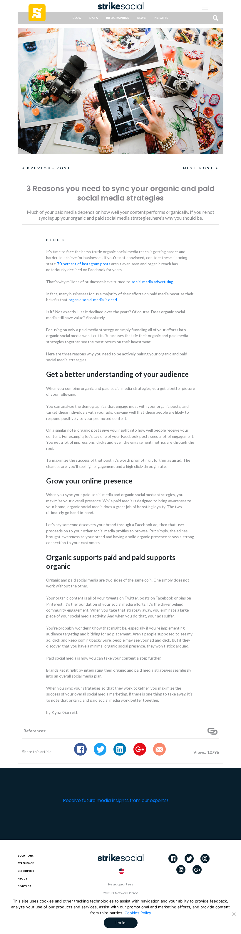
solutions (26, 855)
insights (161, 18)
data (93, 18)
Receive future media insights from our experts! (115, 800)
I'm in (120, 922)
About (22, 878)
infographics (117, 18)
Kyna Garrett (64, 712)
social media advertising (152, 281)
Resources (26, 871)
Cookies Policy (138, 912)
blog (77, 18)
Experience (26, 863)
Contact (24, 886)
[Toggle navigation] (209, 7)
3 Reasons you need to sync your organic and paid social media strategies (120, 193)
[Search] (215, 18)
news (141, 18)
